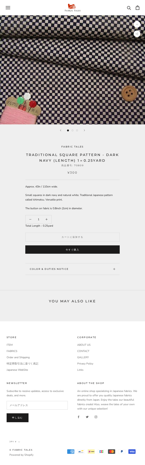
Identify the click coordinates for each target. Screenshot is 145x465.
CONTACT (83, 351)
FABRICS (12, 351)
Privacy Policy (85, 363)
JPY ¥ (13, 441)
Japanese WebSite (17, 370)
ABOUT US (84, 345)
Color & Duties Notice (49, 269)
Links (80, 370)
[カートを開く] (137, 7)
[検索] (129, 8)
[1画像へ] (68, 130)
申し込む (17, 417)
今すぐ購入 (72, 249)
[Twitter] (87, 417)
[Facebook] (78, 417)
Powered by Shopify (21, 455)
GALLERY (83, 357)
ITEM (10, 345)
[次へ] (84, 130)
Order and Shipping (18, 357)
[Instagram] (96, 417)
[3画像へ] (77, 130)
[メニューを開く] (8, 7)
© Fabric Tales (21, 450)
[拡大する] (137, 24)
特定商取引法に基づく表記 (22, 363)
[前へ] (60, 130)
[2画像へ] (72, 130)
